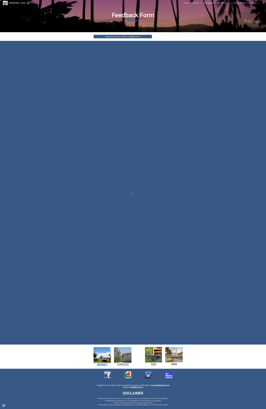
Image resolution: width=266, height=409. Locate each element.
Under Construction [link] (191, 3)
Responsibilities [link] (240, 3)
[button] (263, 2)
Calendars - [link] (253, 3)
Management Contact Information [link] (216, 3)
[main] (133, 16)
